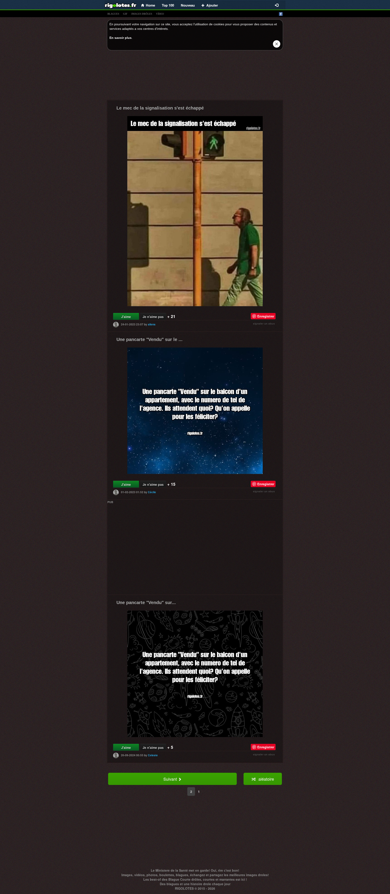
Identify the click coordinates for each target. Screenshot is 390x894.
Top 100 (168, 5)
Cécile (152, 492)
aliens (152, 324)
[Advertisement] (195, 76)
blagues (113, 13)
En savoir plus (120, 38)
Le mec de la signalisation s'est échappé (160, 107)
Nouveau (188, 5)
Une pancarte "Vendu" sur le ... (149, 339)
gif (125, 13)
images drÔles (141, 13)
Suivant (170, 779)
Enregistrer (265, 316)
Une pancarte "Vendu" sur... (146, 602)
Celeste (153, 755)
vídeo (160, 13)
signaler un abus (264, 323)
